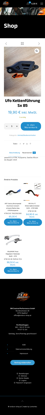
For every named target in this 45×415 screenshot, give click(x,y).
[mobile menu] (42, 4)
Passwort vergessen (23, 383)
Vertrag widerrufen (22, 362)
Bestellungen (24, 373)
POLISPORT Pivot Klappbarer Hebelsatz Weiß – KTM (13, 254)
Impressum (24, 353)
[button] (36, 51)
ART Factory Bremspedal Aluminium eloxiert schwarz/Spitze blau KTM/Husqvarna (13, 207)
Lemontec (33, 407)
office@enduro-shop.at (22, 315)
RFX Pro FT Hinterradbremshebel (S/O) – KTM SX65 (32, 206)
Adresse (24, 376)
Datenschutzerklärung (24, 349)
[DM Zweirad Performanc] (6, 4)
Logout (23, 380)
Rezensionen (28, 153)
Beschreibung (14, 153)
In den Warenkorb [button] (13, 222)
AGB (24, 345)
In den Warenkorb (30, 126)
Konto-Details (24, 378)
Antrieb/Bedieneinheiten (27, 135)
